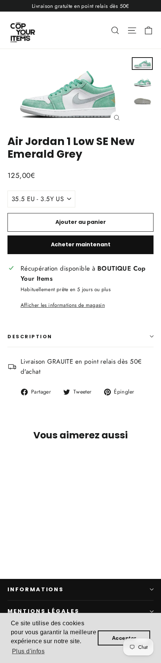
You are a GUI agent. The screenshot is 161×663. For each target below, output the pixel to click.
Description (29, 336)
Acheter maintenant (80, 244)
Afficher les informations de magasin (63, 305)
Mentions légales (43, 611)
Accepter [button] (124, 638)
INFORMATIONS (35, 589)
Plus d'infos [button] (28, 651)
